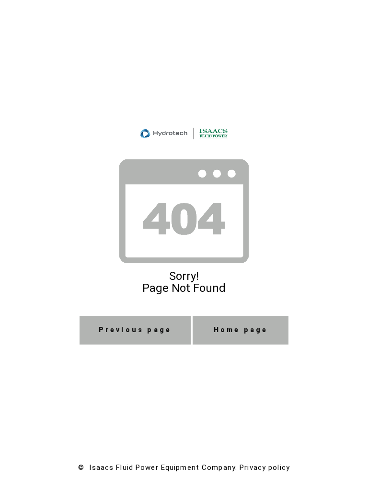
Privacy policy (265, 467)
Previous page (135, 330)
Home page (241, 330)
